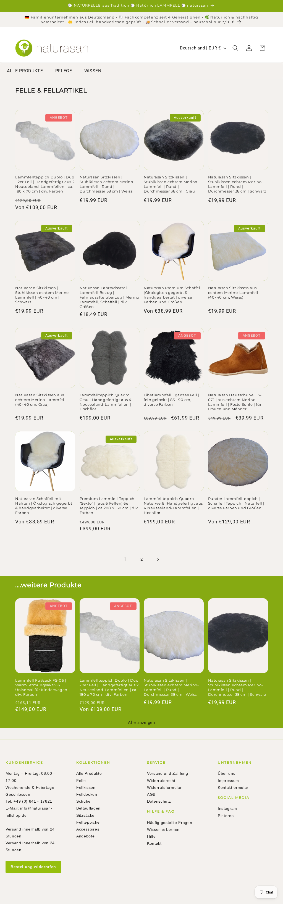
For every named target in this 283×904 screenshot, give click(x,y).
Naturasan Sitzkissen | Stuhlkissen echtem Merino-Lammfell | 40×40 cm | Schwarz (42, 295)
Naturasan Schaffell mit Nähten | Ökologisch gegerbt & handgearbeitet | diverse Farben (43, 505)
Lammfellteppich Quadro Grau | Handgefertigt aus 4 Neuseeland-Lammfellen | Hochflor (106, 402)
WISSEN (92, 70)
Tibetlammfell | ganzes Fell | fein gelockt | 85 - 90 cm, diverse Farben (171, 400)
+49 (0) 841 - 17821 (33, 801)
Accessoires (87, 829)
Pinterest (226, 815)
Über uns (226, 773)
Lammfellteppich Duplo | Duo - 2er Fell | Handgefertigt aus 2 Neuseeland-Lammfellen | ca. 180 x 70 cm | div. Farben (44, 184)
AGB (151, 794)
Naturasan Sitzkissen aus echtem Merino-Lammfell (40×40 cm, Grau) (40, 400)
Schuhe (83, 801)
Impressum (228, 780)
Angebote (85, 836)
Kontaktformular (233, 787)
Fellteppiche (88, 822)
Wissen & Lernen (163, 829)
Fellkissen (86, 787)
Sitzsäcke (85, 815)
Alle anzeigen (141, 722)
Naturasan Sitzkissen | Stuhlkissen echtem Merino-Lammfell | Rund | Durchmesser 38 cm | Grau (171, 184)
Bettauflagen (88, 808)
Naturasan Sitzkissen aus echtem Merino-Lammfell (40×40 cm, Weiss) (233, 292)
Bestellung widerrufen (33, 867)
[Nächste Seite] (157, 559)
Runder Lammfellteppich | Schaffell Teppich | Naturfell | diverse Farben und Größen (236, 503)
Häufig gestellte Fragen (169, 822)
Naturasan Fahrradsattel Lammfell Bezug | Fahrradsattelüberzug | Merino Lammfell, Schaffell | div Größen (109, 297)
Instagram (227, 808)
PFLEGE (63, 70)
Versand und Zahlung (167, 773)
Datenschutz (159, 801)
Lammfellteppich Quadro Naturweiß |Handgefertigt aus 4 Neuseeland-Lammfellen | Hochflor (173, 505)
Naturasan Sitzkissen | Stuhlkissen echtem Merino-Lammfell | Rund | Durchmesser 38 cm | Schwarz (237, 184)
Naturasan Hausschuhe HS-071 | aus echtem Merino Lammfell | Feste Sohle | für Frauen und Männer (235, 402)
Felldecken (86, 794)
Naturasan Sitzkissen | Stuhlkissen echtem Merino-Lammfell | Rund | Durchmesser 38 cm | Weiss (107, 184)
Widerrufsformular (164, 787)
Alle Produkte (89, 773)
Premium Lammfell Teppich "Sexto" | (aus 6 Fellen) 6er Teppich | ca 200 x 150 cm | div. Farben (109, 505)
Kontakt (154, 843)
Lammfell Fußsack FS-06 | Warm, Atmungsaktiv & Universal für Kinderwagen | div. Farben (42, 687)
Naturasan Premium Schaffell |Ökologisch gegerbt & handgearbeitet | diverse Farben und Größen (172, 295)
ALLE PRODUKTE (25, 70)
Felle (81, 780)
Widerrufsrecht (161, 780)
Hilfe (151, 836)
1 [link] (125, 559)
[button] (235, 48)
